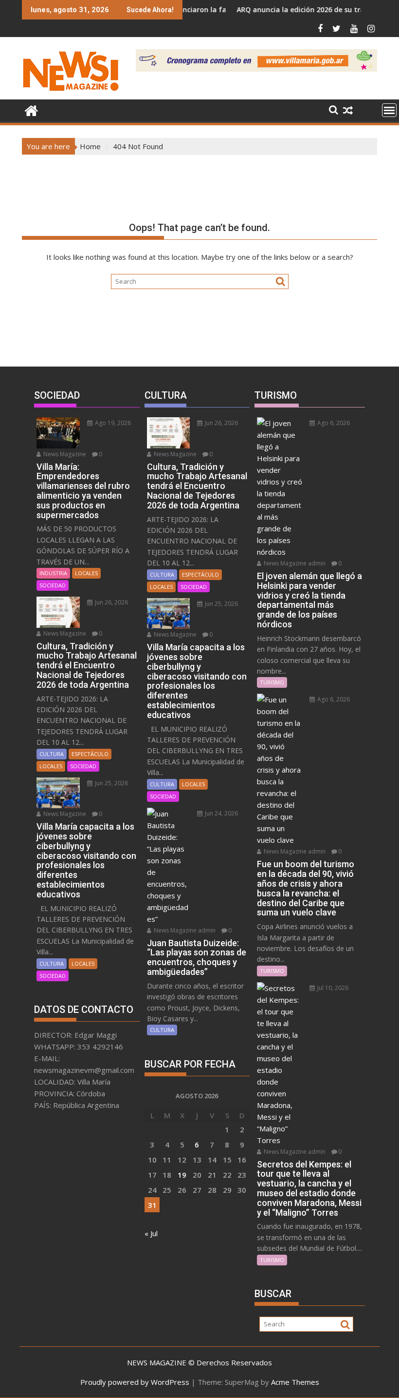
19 (182, 1175)
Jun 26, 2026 (110, 602)
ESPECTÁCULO (90, 753)
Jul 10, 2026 (332, 988)
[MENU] (389, 110)
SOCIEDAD (52, 585)
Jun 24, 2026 (220, 813)
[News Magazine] (31, 109)
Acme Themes (295, 1382)
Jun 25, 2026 (110, 783)
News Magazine (64, 454)
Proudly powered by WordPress (134, 1382)
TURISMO (272, 682)
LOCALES (86, 573)
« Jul (151, 1233)
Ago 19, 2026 (112, 423)
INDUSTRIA (53, 573)
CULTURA (51, 753)
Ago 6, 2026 (333, 423)
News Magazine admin (184, 930)
